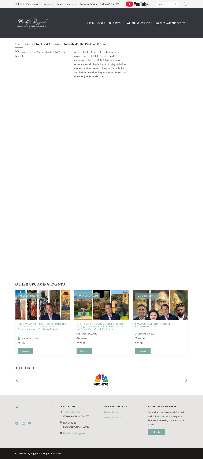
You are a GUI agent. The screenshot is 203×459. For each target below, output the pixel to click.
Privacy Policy (111, 412)
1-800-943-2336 (72, 412)
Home (90, 23)
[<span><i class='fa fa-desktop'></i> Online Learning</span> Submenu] (151, 23)
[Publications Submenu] (39, 4)
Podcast (47, 4)
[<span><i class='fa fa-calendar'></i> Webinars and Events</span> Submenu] (186, 23)
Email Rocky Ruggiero (74, 433)
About (101, 23)
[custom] (16, 423)
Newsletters (71, 4)
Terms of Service (112, 417)
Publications (32, 4)
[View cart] (186, 4)
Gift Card (19, 4)
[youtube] (29, 423)
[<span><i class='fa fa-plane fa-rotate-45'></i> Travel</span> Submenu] (122, 23)
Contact (59, 4)
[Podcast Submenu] (52, 4)
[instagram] (23, 423)
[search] (176, 4)
